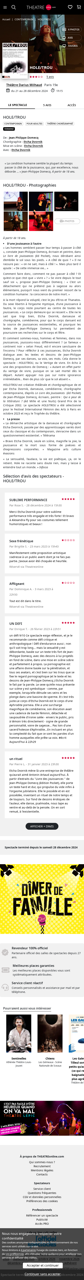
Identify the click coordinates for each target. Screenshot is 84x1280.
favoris (73, 46)
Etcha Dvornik (33, 142)
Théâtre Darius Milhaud (24, 85)
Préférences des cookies (42, 1201)
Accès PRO (42, 1223)
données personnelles (46, 1197)
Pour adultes (34, 123)
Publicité (42, 1219)
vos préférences (14, 1254)
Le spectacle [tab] (17, 105)
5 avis (50, 76)
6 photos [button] (68, 221)
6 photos (74, 29)
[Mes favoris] (70, 7)
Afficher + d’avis (42, 826)
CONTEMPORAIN (13, 123)
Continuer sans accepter (43, 1274)
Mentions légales (42, 1170)
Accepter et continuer (43, 1265)
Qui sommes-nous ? (42, 1162)
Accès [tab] (72, 105)
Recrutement (42, 1166)
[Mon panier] (79, 7)
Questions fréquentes (42, 1193)
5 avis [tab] (47, 105)
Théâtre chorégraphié (60, 123)
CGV (25, 1197)
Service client (42, 1189)
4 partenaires (28, 1250)
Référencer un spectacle (42, 1215)
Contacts (42, 1174)
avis (70, 37)
